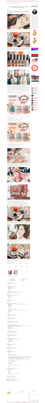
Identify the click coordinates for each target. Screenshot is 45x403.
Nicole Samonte (9, 368)
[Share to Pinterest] (26, 266)
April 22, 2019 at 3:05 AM (13, 347)
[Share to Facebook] (15, 266)
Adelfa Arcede (9, 347)
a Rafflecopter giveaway (9, 261)
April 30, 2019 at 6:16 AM (12, 376)
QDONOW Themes (28, 402)
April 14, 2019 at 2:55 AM (14, 303)
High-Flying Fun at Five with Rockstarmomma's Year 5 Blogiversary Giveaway (35, 90)
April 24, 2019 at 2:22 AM (13, 354)
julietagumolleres (10, 291)
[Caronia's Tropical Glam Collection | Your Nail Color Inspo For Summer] (21, 266)
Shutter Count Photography (11, 379)
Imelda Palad (9, 338)
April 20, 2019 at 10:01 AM (13, 338)
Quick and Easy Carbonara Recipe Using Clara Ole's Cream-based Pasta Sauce (35, 98)
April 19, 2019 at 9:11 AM (14, 321)
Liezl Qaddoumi (9, 303)
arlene (8, 376)
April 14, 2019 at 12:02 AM (14, 291)
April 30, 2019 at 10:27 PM (16, 379)
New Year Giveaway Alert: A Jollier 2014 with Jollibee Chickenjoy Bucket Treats (35, 88)
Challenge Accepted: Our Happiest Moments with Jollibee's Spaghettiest (35, 100)
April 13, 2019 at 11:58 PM (14, 286)
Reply (8, 284)
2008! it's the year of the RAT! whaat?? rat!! (35, 107)
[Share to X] (10, 266)
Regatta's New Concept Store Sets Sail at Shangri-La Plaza (35, 105)
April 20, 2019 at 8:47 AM (14, 331)
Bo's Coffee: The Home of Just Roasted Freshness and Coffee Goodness (35, 103)
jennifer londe (9, 286)
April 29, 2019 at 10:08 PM (14, 368)
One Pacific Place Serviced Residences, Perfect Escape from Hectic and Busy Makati (35, 93)
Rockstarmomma (21, 402)
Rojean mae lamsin (10, 331)
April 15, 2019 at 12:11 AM (13, 314)
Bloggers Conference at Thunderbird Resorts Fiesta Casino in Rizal (35, 110)
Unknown (9, 314)
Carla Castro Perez (10, 321)
